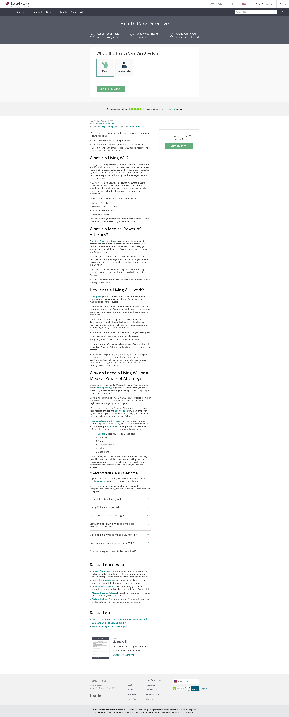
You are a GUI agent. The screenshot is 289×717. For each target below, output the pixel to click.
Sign (73, 12)
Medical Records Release (104, 593)
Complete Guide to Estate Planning (109, 622)
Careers (149, 699)
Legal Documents (153, 680)
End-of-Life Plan (99, 599)
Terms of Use (121, 710)
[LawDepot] (18, 3)
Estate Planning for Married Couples (109, 626)
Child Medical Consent (102, 586)
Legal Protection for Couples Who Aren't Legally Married (119, 619)
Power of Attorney (101, 571)
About (129, 685)
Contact (130, 689)
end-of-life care (122, 410)
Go (281, 12)
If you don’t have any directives (105, 420)
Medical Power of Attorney (105, 241)
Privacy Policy (133, 710)
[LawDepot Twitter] (95, 696)
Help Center (132, 694)
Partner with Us (152, 689)
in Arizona (112, 426)
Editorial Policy (143, 710)
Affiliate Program (153, 694)
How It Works (132, 699)
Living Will (96, 296)
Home (129, 680)
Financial (37, 12)
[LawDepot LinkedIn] (99, 695)
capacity (101, 481)
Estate (9, 12)
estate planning (104, 387)
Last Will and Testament (103, 580)
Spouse (101, 433)
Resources (150, 685)
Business (51, 12)
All (81, 12)
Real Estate (22, 12)
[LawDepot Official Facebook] (91, 695)
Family (63, 12)
